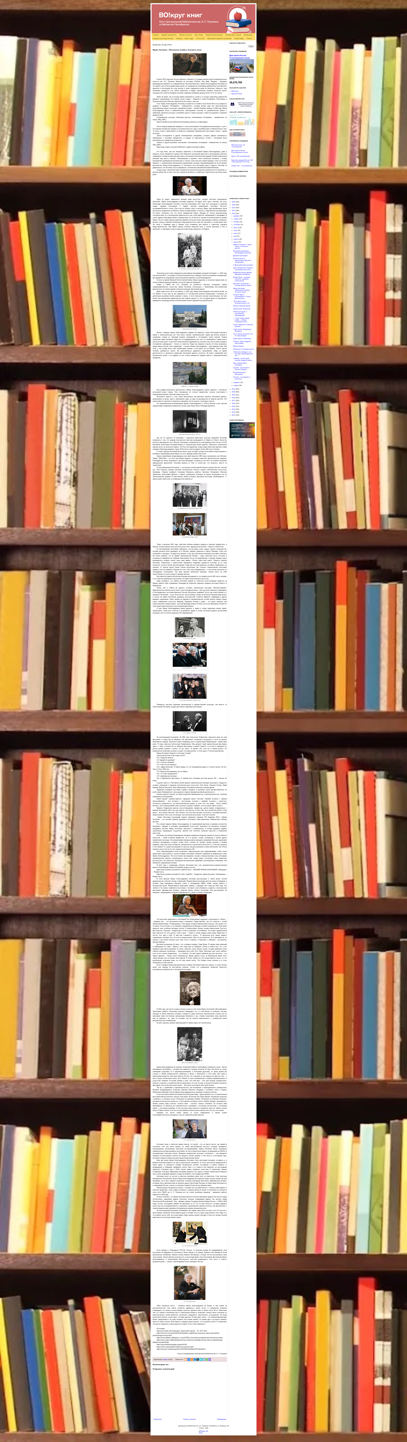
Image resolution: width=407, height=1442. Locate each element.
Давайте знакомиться (169, 35)
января (236, 385)
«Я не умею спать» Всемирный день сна (241, 302)
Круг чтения (199, 35)
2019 (234, 395)
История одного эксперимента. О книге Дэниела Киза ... (242, 296)
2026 (234, 202)
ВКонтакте (234, 91)
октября (237, 222)
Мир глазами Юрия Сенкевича (240, 364)
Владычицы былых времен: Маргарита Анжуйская (242, 273)
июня (236, 233)
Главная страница (189, 1419)
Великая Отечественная (214, 35)
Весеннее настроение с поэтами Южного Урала (242, 284)
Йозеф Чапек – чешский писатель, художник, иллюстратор (241, 279)
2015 (234, 406)
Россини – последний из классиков (241, 378)
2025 (234, 205)
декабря (237, 216)
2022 (234, 213)
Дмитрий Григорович (240, 255)
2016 (234, 403)
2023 (234, 210)
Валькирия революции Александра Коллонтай (242, 252)
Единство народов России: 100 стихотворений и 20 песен (242, 161)
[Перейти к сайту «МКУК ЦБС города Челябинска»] (241, 107)
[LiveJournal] (197, 1359)
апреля (236, 239)
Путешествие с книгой (233, 35)
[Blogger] (186, 1359)
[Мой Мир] (194, 1359)
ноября (236, 219)
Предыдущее (221, 1419)
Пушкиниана (248, 35)
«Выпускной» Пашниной (241, 309)
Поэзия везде (239, 38)
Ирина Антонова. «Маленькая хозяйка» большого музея (241, 290)
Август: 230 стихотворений (240, 156)
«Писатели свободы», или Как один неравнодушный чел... (243, 353)
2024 (234, 207)
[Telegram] (203, 1359)
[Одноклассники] (191, 1359)
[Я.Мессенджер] (200, 1359)
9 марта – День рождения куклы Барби (242, 342)
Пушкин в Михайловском (241, 306)
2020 (234, 392)
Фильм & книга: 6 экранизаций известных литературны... (242, 260)
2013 (234, 412)
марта (236, 242)
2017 (234, 400)
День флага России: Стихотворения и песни (239, 151)
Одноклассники (236, 93)
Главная (156, 35)
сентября (237, 224)
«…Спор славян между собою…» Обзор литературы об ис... (241, 320)
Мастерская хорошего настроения (219, 38)
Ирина (165, 1359)
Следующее (157, 1419)
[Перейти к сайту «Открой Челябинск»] (241, 125)
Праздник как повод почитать (163, 38)
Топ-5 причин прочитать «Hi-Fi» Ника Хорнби (243, 335)
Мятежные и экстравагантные (243, 349)
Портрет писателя (185, 35)
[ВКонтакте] (188, 1359)
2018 (234, 398)
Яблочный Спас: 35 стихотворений (238, 146)
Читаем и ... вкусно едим (184, 38)
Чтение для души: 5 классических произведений (240, 313)
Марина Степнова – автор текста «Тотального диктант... (242, 246)
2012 (234, 415)
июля (236, 230)
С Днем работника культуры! (243, 265)
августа (236, 227)
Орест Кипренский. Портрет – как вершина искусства (243, 268)
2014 (234, 409)
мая (235, 236)
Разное (249, 38)
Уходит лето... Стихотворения (241, 166)
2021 (234, 389)
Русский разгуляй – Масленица (240, 373)
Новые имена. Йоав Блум (242, 338)
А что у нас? (200, 38)
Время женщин (238, 346)
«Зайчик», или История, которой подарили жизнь (242, 359)
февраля (237, 382)
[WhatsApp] (206, 1359)
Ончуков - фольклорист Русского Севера (241, 368)
